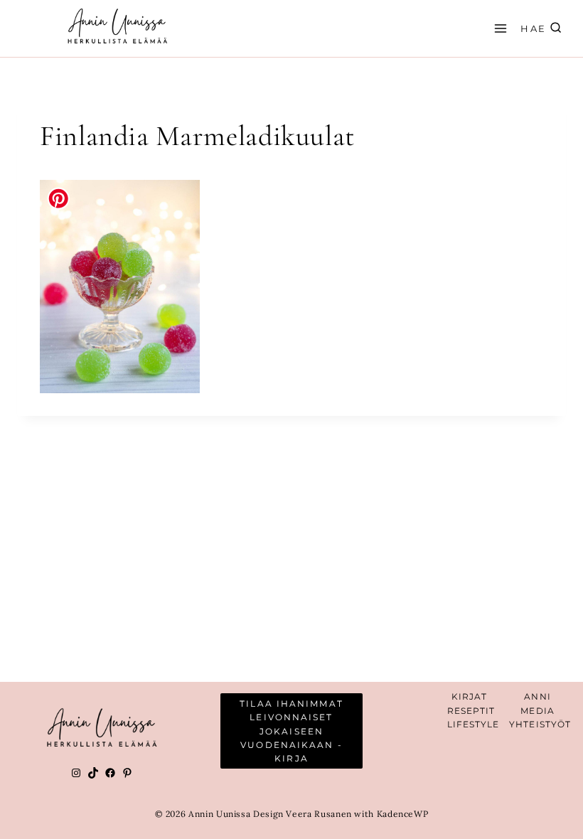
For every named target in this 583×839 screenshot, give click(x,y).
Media (537, 710)
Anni (537, 696)
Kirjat (469, 696)
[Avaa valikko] (498, 28)
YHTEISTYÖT (540, 724)
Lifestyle (473, 724)
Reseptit (471, 710)
